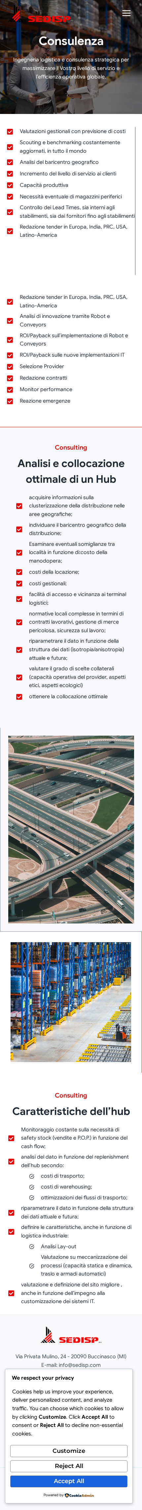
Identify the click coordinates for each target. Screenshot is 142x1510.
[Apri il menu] (126, 13)
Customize (69, 1450)
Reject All (69, 1466)
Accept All (69, 1481)
